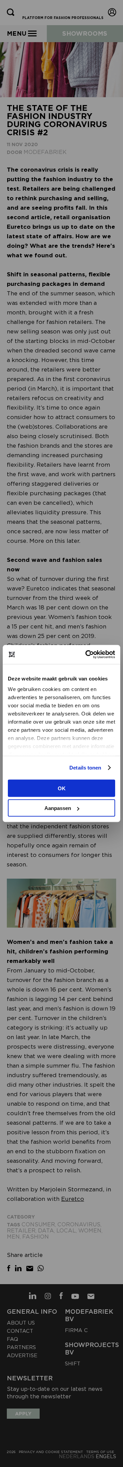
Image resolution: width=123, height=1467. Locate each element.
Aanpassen (57, 808)
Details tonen (85, 768)
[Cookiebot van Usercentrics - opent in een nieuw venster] (86, 654)
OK (62, 788)
